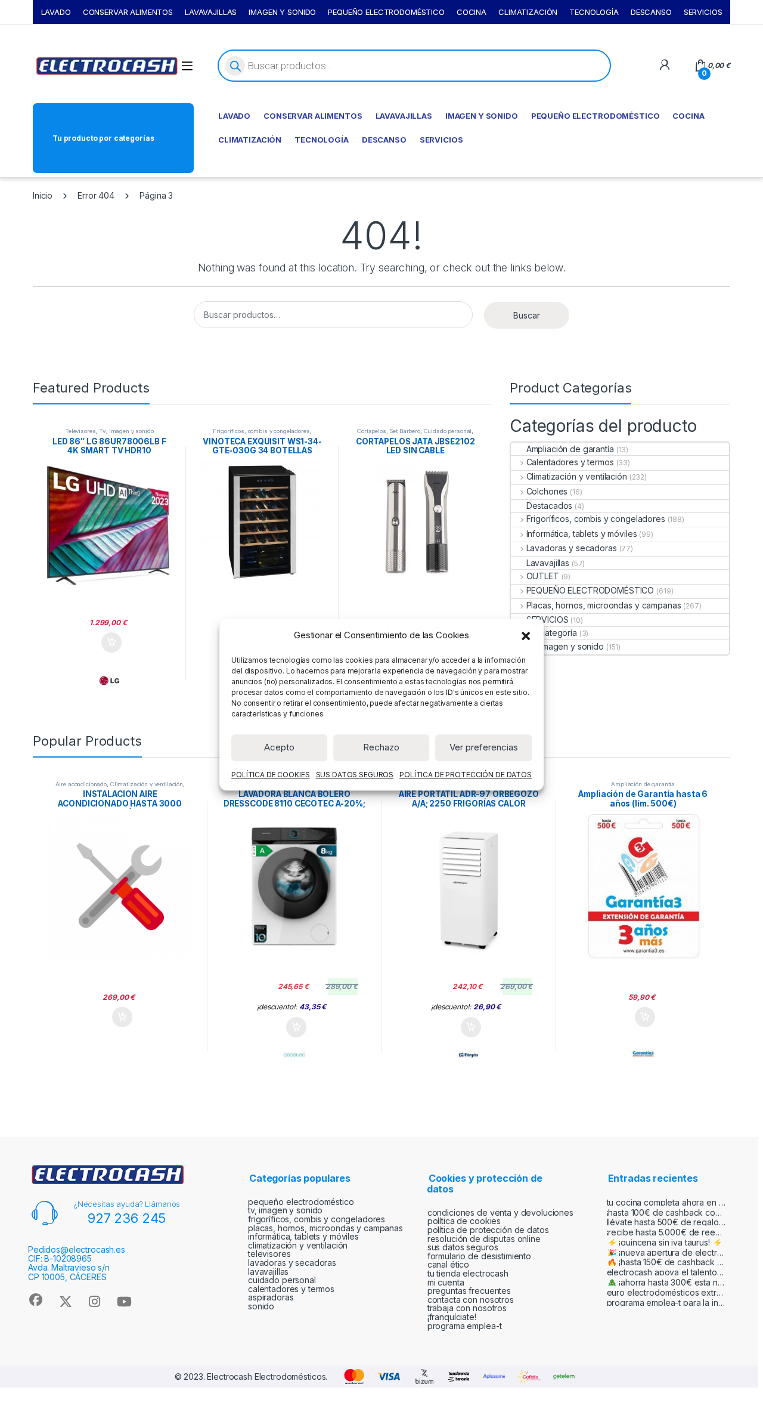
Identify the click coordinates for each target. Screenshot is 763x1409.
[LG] (109, 680)
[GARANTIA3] (643, 1054)
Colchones (546, 491)
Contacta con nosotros (470, 1299)
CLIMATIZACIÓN (527, 12)
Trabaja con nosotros (467, 1308)
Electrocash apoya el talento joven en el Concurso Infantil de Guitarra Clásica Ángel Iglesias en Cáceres (666, 1272)
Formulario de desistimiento (479, 1256)
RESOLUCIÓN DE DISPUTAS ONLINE (484, 1239)
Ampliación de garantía (570, 449)
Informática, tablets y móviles (581, 534)
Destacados (549, 505)
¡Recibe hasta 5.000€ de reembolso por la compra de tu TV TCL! (666, 1232)
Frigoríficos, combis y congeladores (261, 431)
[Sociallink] (35, 1299)
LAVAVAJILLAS (211, 12)
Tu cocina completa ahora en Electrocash (666, 1202)
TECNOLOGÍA (594, 12)
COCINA (471, 12)
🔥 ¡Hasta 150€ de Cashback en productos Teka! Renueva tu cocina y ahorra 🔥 (666, 1262)
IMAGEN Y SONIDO (282, 12)
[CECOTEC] (294, 1054)
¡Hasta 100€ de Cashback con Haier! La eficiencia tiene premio (666, 1212)
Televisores (80, 431)
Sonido (261, 1306)
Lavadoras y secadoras (571, 548)
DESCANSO (651, 12)
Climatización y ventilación (576, 476)
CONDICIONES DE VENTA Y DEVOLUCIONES (500, 1212)
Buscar (526, 315)
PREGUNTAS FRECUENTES (469, 1291)
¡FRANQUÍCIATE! (451, 1317)
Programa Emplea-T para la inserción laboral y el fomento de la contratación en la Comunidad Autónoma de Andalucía (666, 1302)
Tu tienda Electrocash (467, 1273)
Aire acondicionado (81, 784)
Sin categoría (551, 633)
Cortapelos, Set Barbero (388, 431)
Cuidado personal (448, 431)
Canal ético (448, 1264)
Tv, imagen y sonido (126, 431)
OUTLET (542, 576)
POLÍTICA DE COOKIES (270, 774)
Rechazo (381, 747)
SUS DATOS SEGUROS (355, 774)
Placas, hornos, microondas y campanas (603, 605)
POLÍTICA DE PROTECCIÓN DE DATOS (465, 774)
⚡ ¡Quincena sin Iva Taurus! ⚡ (664, 1242)
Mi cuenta (445, 1282)
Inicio (42, 195)
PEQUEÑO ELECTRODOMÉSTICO (386, 12)
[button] (526, 635)
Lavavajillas (547, 563)
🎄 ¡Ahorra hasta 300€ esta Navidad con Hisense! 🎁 (666, 1282)
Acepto (279, 747)
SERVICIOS (703, 12)
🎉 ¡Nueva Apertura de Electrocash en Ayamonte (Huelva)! (666, 1252)
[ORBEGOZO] (468, 1054)
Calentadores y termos (570, 462)
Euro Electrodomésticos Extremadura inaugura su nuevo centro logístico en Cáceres (666, 1292)
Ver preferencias (483, 747)
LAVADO (56, 12)
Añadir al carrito (109, 642)
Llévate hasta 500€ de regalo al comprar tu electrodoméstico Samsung (666, 1222)
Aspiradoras (270, 1297)
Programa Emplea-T (464, 1326)
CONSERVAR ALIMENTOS (128, 12)
